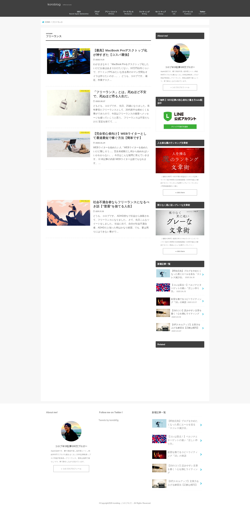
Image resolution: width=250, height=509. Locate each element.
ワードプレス (128, 13)
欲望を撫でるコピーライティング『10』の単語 (186, 300)
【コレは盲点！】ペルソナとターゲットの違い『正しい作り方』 (186, 288)
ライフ (174, 13)
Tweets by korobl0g (108, 420)
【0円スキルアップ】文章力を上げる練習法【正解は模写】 (185, 327)
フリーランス (187, 13)
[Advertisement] (98, 182)
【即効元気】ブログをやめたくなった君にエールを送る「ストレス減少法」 (186, 274)
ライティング (144, 13)
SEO (79, 13)
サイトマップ (160, 13)
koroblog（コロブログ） (123, 503)
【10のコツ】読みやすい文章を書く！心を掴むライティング (186, 313)
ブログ (97, 13)
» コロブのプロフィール (180, 87)
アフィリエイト (111, 13)
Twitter (202, 13)
